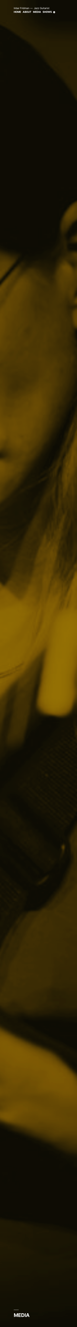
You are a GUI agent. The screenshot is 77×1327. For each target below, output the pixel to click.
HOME (17, 11)
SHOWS (47, 11)
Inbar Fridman (21, 8)
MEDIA (37, 11)
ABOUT (27, 11)
